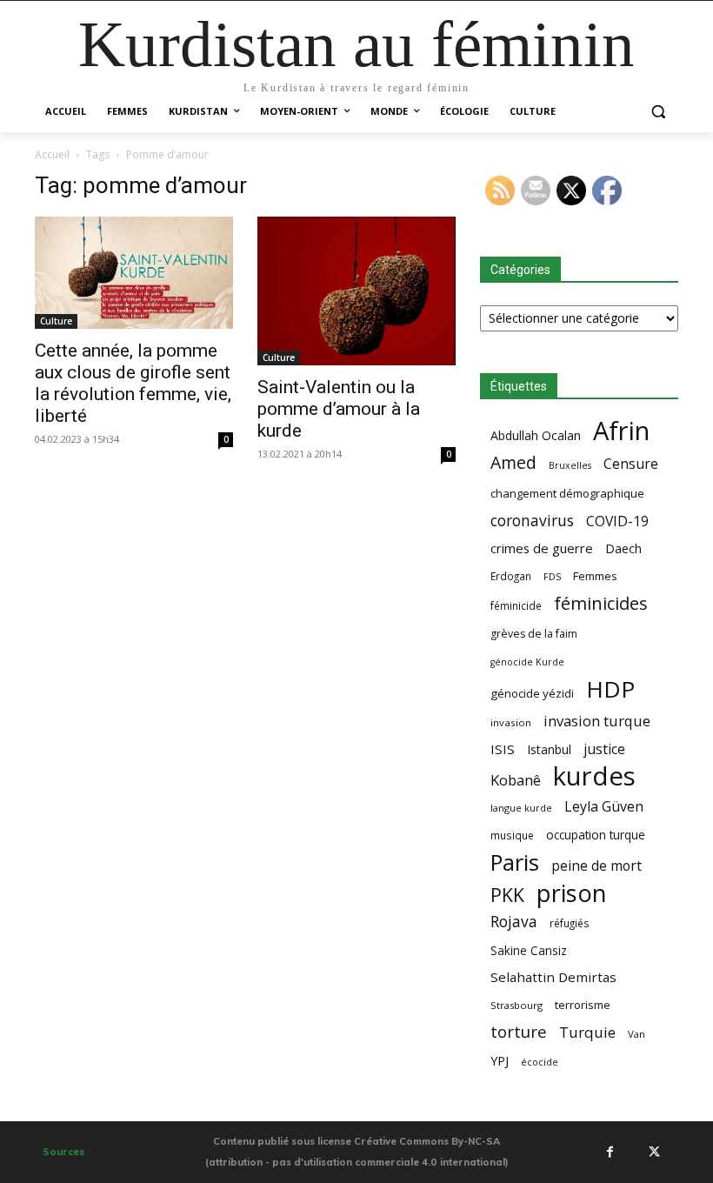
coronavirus (532, 520)
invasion (510, 722)
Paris (514, 862)
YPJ (499, 1060)
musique (512, 835)
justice (604, 749)
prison (571, 893)
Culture (56, 321)
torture (518, 1032)
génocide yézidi (532, 693)
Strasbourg (516, 1005)
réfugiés (570, 923)
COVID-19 (617, 521)
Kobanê (515, 780)
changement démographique (567, 493)
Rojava (513, 921)
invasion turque (596, 721)
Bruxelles (570, 465)
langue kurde (521, 807)
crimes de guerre (541, 548)
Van (636, 1033)
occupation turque (595, 834)
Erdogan (510, 576)
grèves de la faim (533, 633)
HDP (610, 689)
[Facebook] (609, 1151)
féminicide (516, 605)
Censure (630, 464)
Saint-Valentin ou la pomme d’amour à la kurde (338, 409)
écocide (539, 1061)
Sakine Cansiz (528, 950)
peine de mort (596, 866)
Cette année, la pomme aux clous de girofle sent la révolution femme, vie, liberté (133, 383)
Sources (63, 1152)
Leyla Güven (603, 807)
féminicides (601, 603)
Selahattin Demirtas (553, 977)
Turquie (587, 1032)
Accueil (52, 154)
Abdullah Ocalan (535, 435)
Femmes (595, 576)
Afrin (621, 431)
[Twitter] (654, 1151)
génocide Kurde (527, 662)
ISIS (502, 749)
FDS (552, 576)
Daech (623, 548)
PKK (507, 895)
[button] (657, 111)
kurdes (594, 776)
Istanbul (549, 749)
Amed (513, 462)
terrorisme (582, 1005)
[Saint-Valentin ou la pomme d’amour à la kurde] (356, 291)
